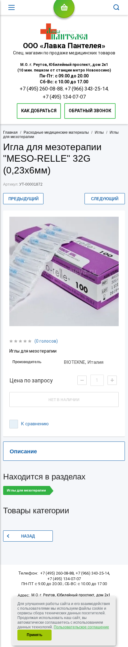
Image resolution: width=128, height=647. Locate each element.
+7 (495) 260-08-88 (41, 89)
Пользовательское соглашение (81, 627)
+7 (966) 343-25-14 (86, 89)
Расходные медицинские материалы (56, 132)
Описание (23, 451)
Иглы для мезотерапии (26, 490)
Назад (28, 536)
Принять (34, 635)
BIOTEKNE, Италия (83, 362)
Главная (10, 132)
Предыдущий (23, 198)
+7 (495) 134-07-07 (64, 97)
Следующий (104, 198)
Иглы (99, 132)
